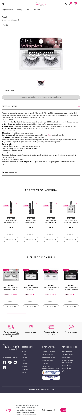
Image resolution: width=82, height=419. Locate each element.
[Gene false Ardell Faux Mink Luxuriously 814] (31, 275)
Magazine (25, 369)
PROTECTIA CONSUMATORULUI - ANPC (50, 367)
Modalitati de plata (47, 354)
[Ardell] (5, 24)
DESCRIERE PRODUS (9, 106)
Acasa (24, 351)
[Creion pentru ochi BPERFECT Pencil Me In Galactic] (11, 208)
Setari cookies (66, 357)
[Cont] (65, 4)
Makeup (19, 10)
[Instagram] (10, 362)
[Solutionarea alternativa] (51, 372)
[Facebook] (4, 362)
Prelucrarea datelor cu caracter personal (68, 361)
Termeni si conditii (67, 354)
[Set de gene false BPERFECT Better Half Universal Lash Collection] (71, 208)
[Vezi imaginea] (41, 54)
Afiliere (64, 371)
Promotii (24, 357)
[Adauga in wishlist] (17, 203)
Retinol (24, 372)
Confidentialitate (67, 351)
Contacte (24, 366)
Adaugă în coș (11, 239)
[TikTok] (4, 367)
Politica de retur (67, 368)
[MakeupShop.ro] (41, 4)
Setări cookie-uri (48, 410)
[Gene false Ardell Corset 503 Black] (51, 275)
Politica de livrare (67, 365)
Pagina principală (8, 10)
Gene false (36, 10)
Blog (23, 360)
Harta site (45, 363)
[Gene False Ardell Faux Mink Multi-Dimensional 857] (11, 275)
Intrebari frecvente (47, 360)
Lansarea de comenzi (48, 351)
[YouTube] (15, 362)
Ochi (27, 10)
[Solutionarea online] (51, 378)
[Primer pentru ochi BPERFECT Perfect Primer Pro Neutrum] (51, 208)
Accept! (63, 410)
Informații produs (10, 172)
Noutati (24, 354)
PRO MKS (25, 363)
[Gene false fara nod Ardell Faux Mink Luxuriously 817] (71, 275)
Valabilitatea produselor (49, 357)
